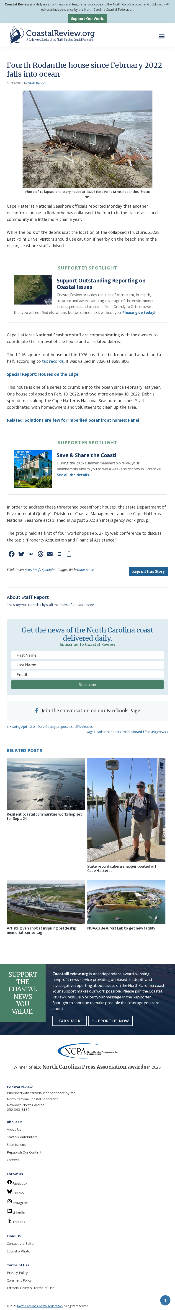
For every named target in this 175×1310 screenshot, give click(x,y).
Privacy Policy (17, 1272)
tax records (53, 361)
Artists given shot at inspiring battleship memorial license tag (41, 930)
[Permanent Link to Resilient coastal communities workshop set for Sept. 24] (46, 784)
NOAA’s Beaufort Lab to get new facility (121, 928)
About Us (14, 1129)
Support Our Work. (87, 18)
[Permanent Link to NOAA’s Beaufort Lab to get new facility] (126, 902)
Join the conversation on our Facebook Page (90, 710)
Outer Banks (85, 570)
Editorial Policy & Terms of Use (30, 1287)
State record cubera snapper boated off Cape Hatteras (121, 868)
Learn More (69, 1020)
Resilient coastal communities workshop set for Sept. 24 (44, 816)
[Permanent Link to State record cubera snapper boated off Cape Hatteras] (126, 810)
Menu (163, 34)
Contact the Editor (21, 1243)
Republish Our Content (24, 1152)
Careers (13, 1159)
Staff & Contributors (22, 1137)
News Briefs (32, 570)
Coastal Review (17, 4)
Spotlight (48, 570)
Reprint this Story (148, 571)
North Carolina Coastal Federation (32, 1099)
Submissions (16, 1144)
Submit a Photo (18, 1251)
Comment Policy (19, 1280)
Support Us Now (110, 1020)
